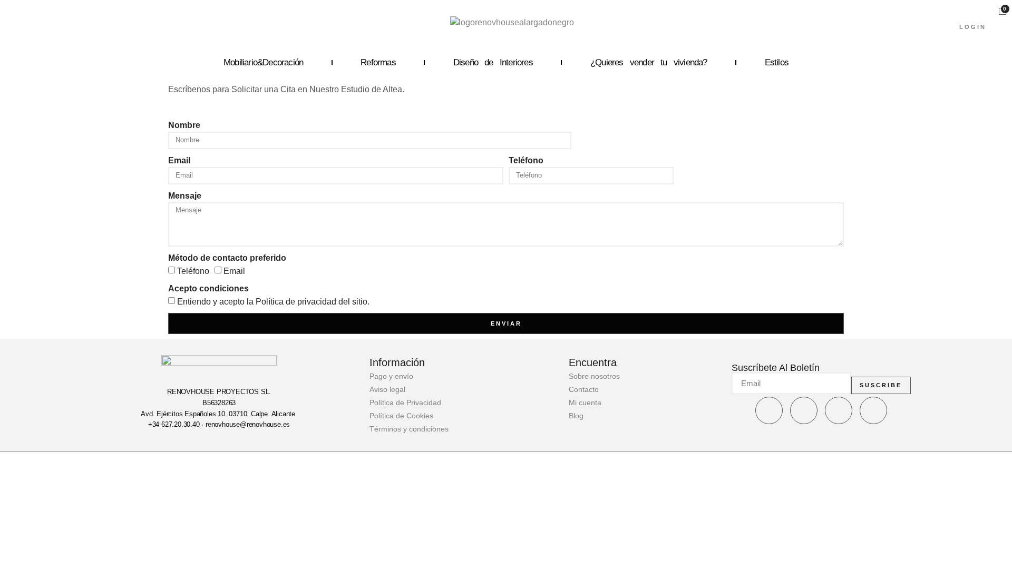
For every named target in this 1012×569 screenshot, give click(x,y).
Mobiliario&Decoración (263, 62)
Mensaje (184, 195)
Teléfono (526, 160)
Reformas (378, 62)
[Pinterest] (873, 410)
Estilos (777, 62)
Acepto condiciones (208, 288)
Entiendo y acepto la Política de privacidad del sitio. (273, 301)
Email (179, 160)
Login (972, 27)
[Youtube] (838, 410)
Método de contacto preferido (227, 257)
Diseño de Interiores (493, 62)
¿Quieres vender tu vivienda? (648, 62)
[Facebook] (769, 410)
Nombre (184, 125)
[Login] (979, 12)
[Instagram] (804, 410)
